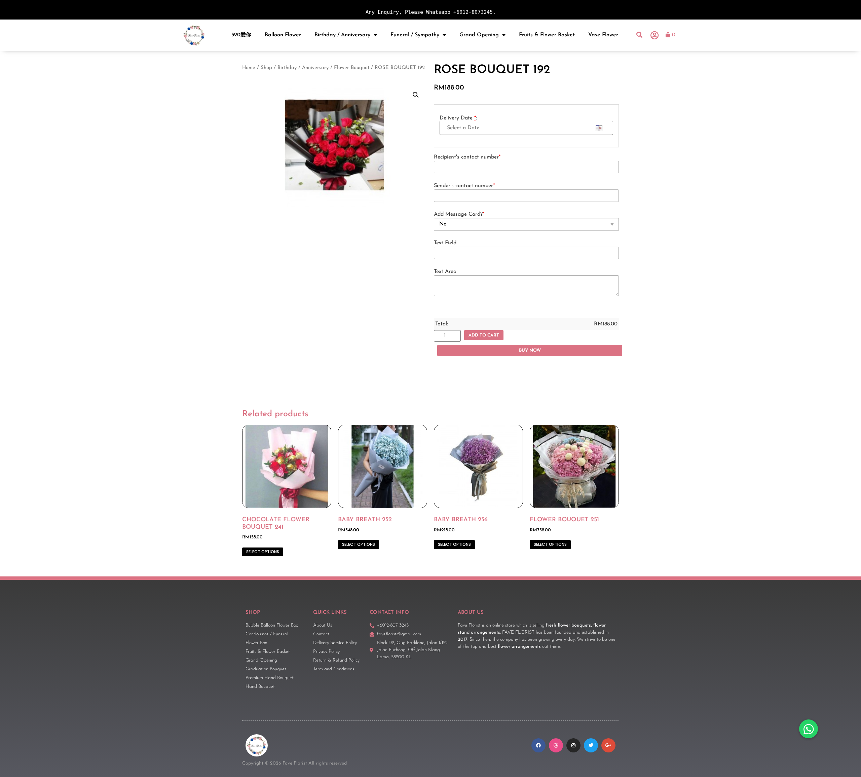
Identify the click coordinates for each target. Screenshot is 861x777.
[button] (639, 35)
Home (248, 67)
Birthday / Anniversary (342, 35)
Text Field (445, 243)
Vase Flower (603, 35)
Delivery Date (458, 118)
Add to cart (484, 335)
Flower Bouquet (351, 67)
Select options (262, 552)
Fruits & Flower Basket (547, 35)
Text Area (445, 271)
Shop (266, 67)
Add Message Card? (459, 214)
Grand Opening (479, 35)
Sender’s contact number (464, 185)
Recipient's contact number (467, 157)
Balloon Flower (283, 35)
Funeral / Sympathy (414, 35)
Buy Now (530, 350)
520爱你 (241, 35)
